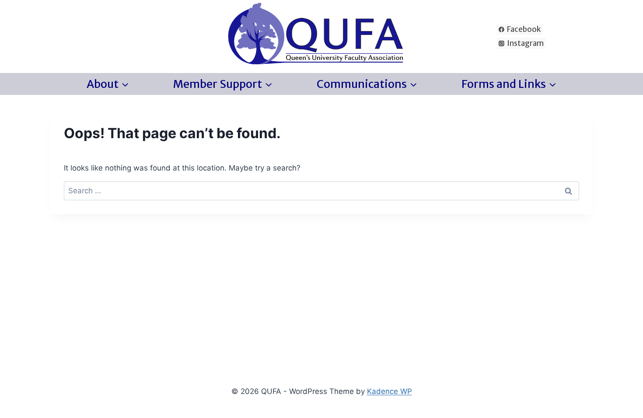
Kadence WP (389, 391)
